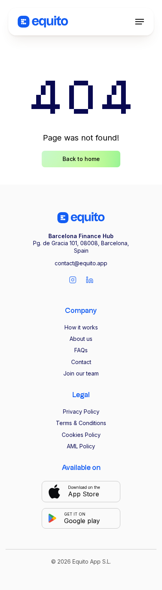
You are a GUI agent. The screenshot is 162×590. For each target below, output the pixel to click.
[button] (139, 21)
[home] (43, 21)
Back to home (81, 158)
